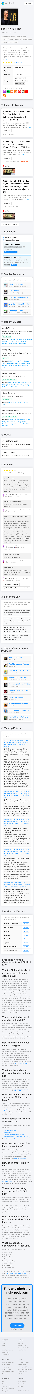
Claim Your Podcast (7, 1350)
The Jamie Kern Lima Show (19, 671)
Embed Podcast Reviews (22, 1372)
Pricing (4, 1345)
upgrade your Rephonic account (17, 1273)
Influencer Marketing (8, 1371)
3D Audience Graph (23, 1362)
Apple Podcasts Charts (8, 1388)
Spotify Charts (6, 1391)
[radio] (4, 62)
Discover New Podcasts (25, 1369)
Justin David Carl (8, 32)
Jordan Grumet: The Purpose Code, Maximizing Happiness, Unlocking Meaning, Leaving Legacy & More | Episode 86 (17, 885)
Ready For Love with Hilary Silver (19, 691)
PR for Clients (6, 1364)
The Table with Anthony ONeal (19, 717)
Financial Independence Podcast (19, 297)
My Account (5, 1352)
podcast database (20, 1158)
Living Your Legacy (16, 697)
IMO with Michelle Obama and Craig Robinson (19, 704)
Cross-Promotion (7, 1369)
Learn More (17, 1325)
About (3, 1347)
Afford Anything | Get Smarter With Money (19, 304)
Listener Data (22, 1345)
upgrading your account (21, 1090)
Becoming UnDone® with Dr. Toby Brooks (19, 684)
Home (3, 1343)
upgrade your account (21, 1063)
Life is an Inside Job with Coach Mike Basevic (19, 710)
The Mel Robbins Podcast (18, 664)
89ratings (19, 62)
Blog (3, 1381)
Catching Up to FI (15, 311)
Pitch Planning (22, 1350)
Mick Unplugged (15, 657)
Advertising (5, 1367)
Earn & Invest (13, 291)
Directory (4, 1384)
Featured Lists (6, 1386)
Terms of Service (23, 1384)
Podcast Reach (22, 1364)
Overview (20, 1343)
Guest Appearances (8, 1362)
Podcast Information (24, 1347)
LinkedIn (20, 1386)
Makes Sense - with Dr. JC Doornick (19, 677)
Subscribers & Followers (25, 1367)
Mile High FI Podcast (16, 284)
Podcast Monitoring (7, 1374)
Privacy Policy (22, 1381)
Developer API (6, 1354)
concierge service (7, 1181)
